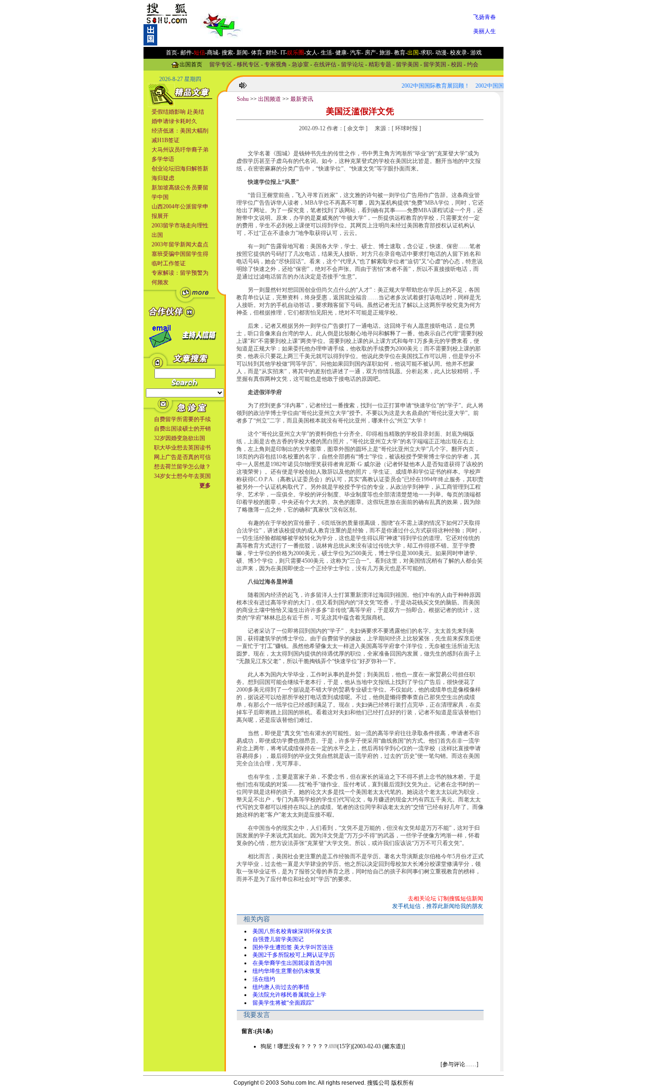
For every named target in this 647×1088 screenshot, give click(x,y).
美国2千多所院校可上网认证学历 (293, 955)
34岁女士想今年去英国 (182, 476)
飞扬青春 (484, 17)
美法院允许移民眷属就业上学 (289, 994)
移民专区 (248, 64)
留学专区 (220, 64)
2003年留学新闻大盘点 (180, 244)
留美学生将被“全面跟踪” (283, 1002)
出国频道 (269, 99)
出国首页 (191, 64)
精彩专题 (379, 64)
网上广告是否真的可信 (182, 457)
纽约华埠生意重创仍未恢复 (286, 971)
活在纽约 (263, 979)
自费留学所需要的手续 (182, 419)
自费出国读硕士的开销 (182, 428)
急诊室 (300, 64)
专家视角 (275, 64)
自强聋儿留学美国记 (278, 939)
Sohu (243, 99)
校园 (456, 64)
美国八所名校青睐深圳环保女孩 (292, 931)
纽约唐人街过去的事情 (280, 987)
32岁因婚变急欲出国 (179, 438)
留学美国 (407, 64)
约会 (472, 64)
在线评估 (325, 64)
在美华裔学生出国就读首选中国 (292, 963)
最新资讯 (301, 99)
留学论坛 (352, 64)
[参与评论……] (459, 1064)
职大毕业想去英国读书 (182, 447)
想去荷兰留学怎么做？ (182, 466)
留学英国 (434, 64)
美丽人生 (484, 31)
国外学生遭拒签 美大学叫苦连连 (292, 947)
